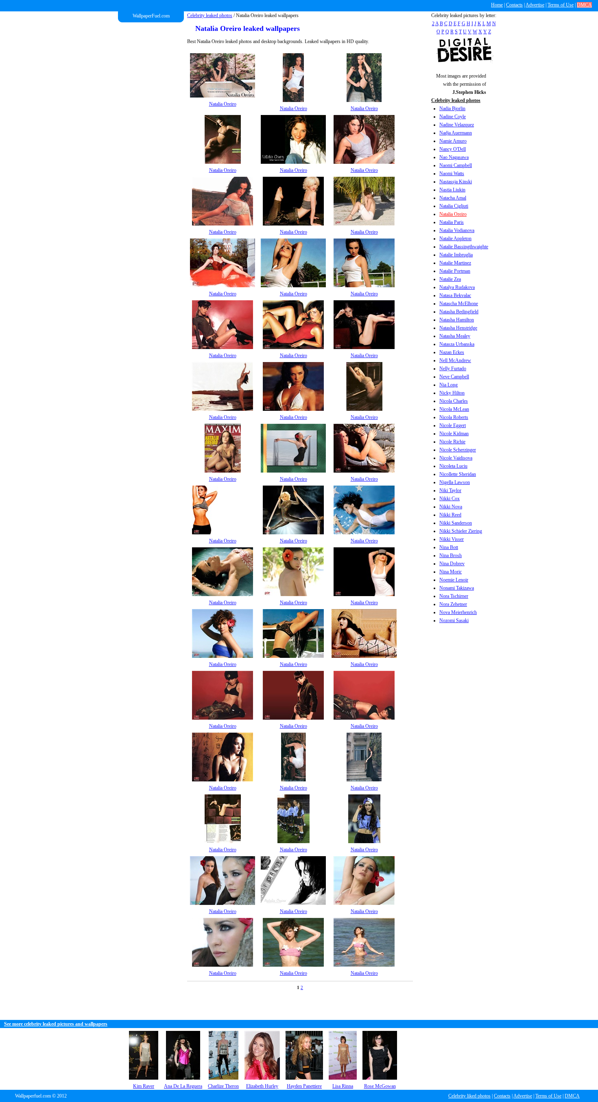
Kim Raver (143, 1086)
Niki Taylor (450, 490)
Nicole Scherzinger (457, 450)
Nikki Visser (451, 539)
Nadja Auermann (455, 133)
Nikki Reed (450, 515)
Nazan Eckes (451, 352)
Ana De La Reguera (183, 1086)
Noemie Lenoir (453, 580)
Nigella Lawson (454, 482)
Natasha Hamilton (456, 320)
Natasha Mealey (454, 336)
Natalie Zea (450, 279)
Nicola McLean (454, 409)
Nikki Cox (449, 498)
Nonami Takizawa (456, 588)
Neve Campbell (454, 377)
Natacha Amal (452, 198)
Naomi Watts (451, 173)
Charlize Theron (223, 1086)
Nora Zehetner (453, 604)
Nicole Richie (452, 442)
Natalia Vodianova (456, 230)
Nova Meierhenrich (458, 612)
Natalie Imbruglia (456, 255)
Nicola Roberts (453, 417)
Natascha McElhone (458, 303)
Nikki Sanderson (455, 523)
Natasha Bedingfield (458, 312)
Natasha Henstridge (458, 328)
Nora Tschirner (453, 596)
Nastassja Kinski (455, 181)
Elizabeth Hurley (262, 1086)
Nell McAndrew (455, 360)
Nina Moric (450, 572)
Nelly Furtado (452, 368)
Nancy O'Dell (452, 149)
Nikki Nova (450, 507)
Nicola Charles (453, 401)
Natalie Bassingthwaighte (463, 246)
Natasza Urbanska (456, 344)
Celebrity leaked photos (209, 15)
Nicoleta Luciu (453, 466)
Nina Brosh (450, 555)
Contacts (514, 5)
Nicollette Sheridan (457, 474)
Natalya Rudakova (457, 287)
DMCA (584, 5)
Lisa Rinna (342, 1086)
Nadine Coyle (452, 116)
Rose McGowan (380, 1086)
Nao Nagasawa (454, 157)
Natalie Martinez (455, 263)
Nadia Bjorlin (452, 108)
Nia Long (448, 385)
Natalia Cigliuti (453, 206)
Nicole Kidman (454, 433)
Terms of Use (561, 5)
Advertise (535, 5)
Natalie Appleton (455, 238)
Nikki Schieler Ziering (460, 531)
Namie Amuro (453, 141)
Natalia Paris (451, 222)
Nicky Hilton (452, 393)
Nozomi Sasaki (454, 620)
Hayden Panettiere (304, 1086)
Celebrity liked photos (469, 1096)
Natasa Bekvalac (455, 295)
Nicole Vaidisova (455, 458)
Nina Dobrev (452, 563)
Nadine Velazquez (456, 125)
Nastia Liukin (452, 190)
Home (497, 5)
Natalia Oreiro (453, 214)
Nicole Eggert (452, 425)
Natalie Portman (454, 271)
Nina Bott (448, 547)
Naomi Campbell (455, 165)
